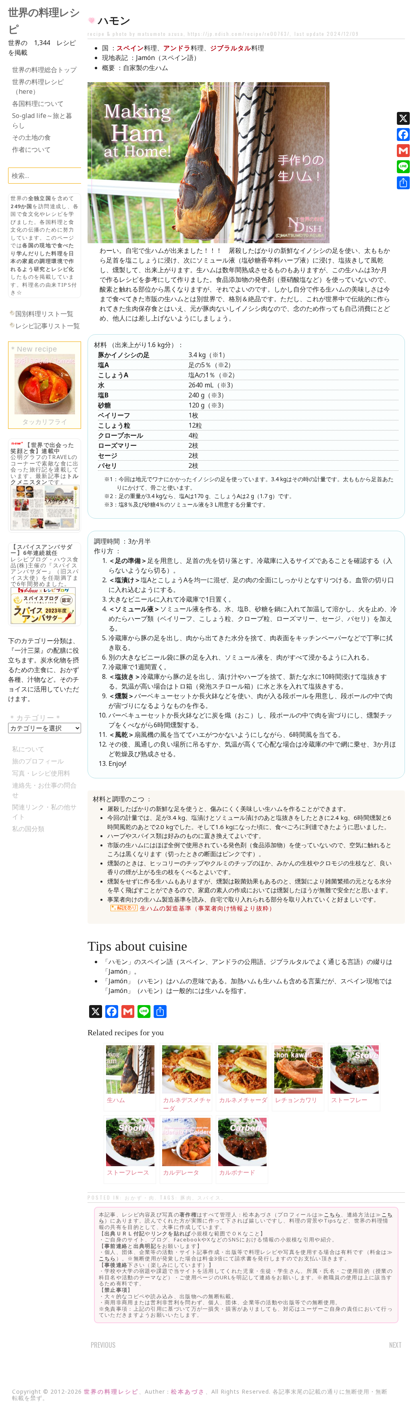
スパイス (209, 1197)
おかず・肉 (140, 1197)
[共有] (403, 183)
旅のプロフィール (38, 761)
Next (395, 1345)
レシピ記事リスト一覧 (47, 325)
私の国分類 (28, 828)
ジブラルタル (230, 47)
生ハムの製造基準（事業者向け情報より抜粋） (207, 908)
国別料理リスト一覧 (44, 313)
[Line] (403, 167)
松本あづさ (188, 1391)
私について (28, 749)
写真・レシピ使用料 (41, 773)
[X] (403, 118)
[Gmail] (403, 151)
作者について (31, 149)
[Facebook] (403, 134)
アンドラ (177, 47)
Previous (103, 1345)
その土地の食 (31, 137)
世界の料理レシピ (111, 1391)
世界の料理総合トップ (44, 69)
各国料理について (38, 103)
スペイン (130, 47)
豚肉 (186, 1197)
